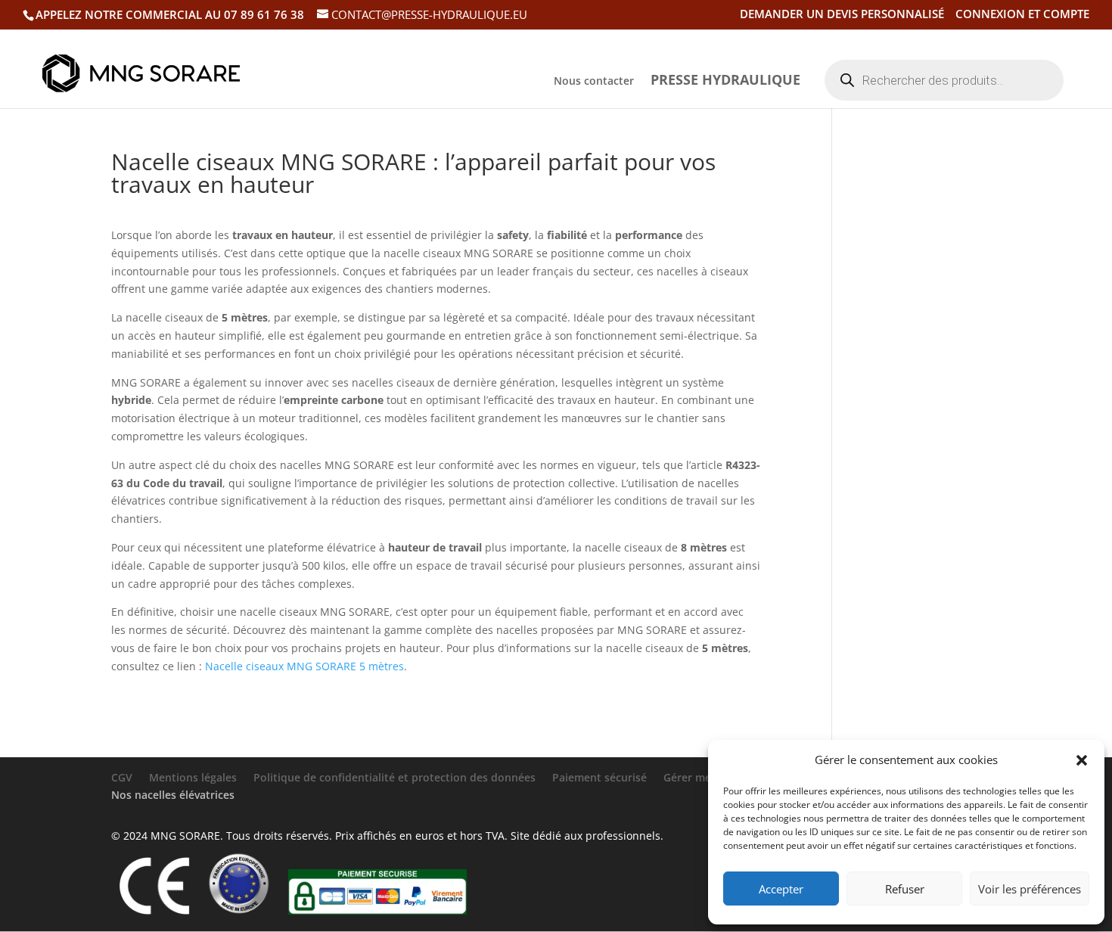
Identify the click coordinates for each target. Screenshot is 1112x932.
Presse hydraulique (725, 81)
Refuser (904, 888)
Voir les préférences (1029, 888)
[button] (1081, 760)
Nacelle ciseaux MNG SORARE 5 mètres (304, 666)
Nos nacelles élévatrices (173, 795)
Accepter (781, 888)
